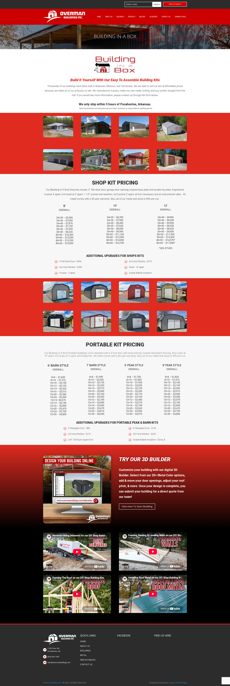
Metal (83, 655)
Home (99, 17)
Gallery (142, 17)
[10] (134, 137)
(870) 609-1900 (53, 657)
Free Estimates (87, 660)
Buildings (120, 17)
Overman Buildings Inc (52, 683)
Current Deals (180, 17)
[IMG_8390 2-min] (172, 302)
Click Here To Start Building (137, 506)
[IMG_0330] (172, 170)
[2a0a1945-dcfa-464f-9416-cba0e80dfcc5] (134, 331)
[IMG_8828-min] (96, 302)
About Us (108, 17)
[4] (172, 140)
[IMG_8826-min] (134, 302)
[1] (58, 137)
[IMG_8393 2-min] (58, 331)
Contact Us (166, 17)
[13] (96, 170)
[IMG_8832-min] (58, 302)
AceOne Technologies (177, 683)
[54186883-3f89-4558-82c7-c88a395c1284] (172, 331)
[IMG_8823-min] (96, 331)
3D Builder (153, 17)
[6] (58, 170)
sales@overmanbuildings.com (58, 662)
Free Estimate (175, 4)
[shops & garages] (134, 170)
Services (131, 17)
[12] (96, 137)
